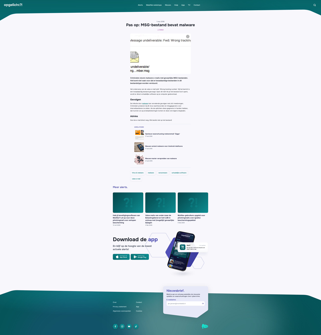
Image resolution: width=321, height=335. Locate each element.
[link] (13, 5)
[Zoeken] (314, 5)
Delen (161, 30)
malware (145, 103)
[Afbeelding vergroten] (187, 36)
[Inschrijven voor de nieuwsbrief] (202, 303)
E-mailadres (171, 300)
